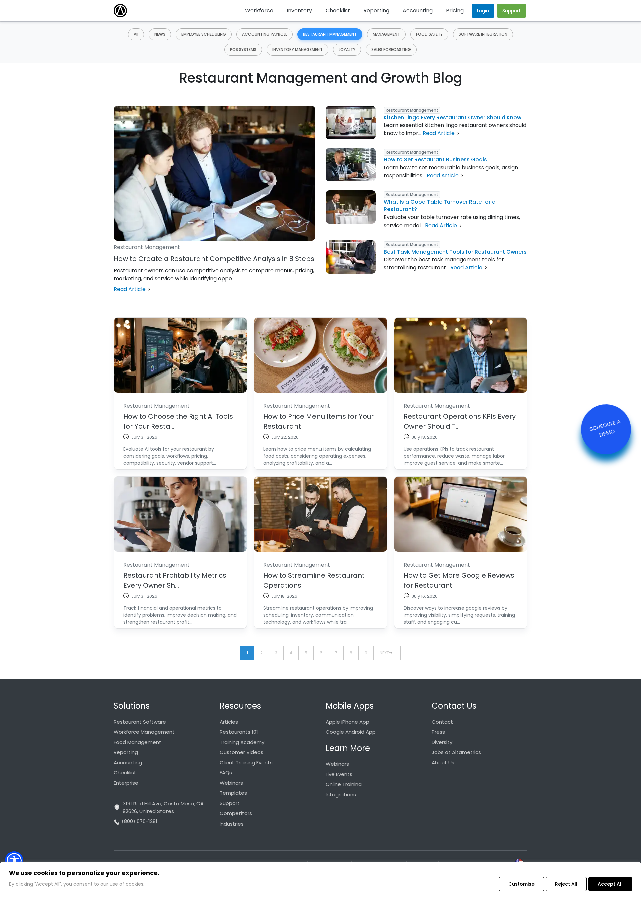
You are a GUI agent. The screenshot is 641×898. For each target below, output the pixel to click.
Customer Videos (241, 752)
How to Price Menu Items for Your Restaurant (318, 421)
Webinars (231, 782)
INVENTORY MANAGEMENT (297, 49)
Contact (442, 721)
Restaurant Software (140, 721)
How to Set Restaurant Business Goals (435, 159)
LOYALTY (347, 49)
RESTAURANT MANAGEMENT (330, 34)
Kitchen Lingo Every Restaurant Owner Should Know (452, 117)
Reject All (566, 884)
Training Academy (242, 742)
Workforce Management (144, 731)
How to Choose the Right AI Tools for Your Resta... (178, 421)
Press (438, 731)
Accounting (128, 762)
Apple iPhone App (347, 721)
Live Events (339, 774)
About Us (443, 762)
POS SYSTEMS (243, 49)
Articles (229, 721)
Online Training (344, 784)
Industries (232, 823)
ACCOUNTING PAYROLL (264, 34)
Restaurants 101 (239, 731)
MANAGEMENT (386, 34)
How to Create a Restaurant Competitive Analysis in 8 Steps (214, 258)
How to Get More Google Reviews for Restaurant (459, 580)
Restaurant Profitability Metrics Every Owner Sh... (174, 580)
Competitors (236, 813)
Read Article (130, 289)
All (136, 34)
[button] (14, 860)
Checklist (125, 772)
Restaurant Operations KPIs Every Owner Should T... (460, 421)
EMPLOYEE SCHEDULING (203, 34)
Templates (233, 792)
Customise (521, 884)
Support (230, 803)
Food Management (137, 742)
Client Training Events (246, 762)
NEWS (159, 34)
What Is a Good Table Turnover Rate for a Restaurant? (440, 205)
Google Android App (351, 731)
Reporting (126, 752)
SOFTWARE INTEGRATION (483, 34)
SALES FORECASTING (391, 49)
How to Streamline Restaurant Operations (314, 580)
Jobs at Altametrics (456, 752)
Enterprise (126, 782)
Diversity (442, 742)
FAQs (226, 772)
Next (384, 653)
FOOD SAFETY (429, 34)
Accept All (610, 884)
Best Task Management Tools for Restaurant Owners (455, 252)
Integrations (341, 794)
